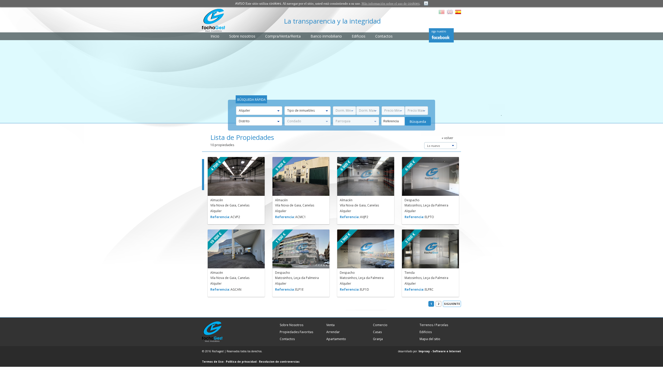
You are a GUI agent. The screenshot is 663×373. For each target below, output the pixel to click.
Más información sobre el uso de (391, 3)
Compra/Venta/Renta (283, 36)
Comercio (380, 325)
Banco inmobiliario (326, 36)
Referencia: (220, 216)
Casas (377, 332)
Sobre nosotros (242, 36)
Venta (330, 325)
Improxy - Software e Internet (440, 351)
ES (458, 12)
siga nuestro (438, 31)
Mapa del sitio (430, 339)
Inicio (215, 36)
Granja (378, 339)
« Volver (447, 138)
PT (441, 12)
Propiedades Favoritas (296, 332)
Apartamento (336, 339)
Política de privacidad (241, 361)
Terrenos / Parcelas (434, 325)
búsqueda (418, 121)
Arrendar (333, 332)
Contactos (384, 36)
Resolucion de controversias (279, 361)
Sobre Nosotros (291, 325)
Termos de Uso (213, 361)
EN (450, 12)
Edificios (358, 36)
